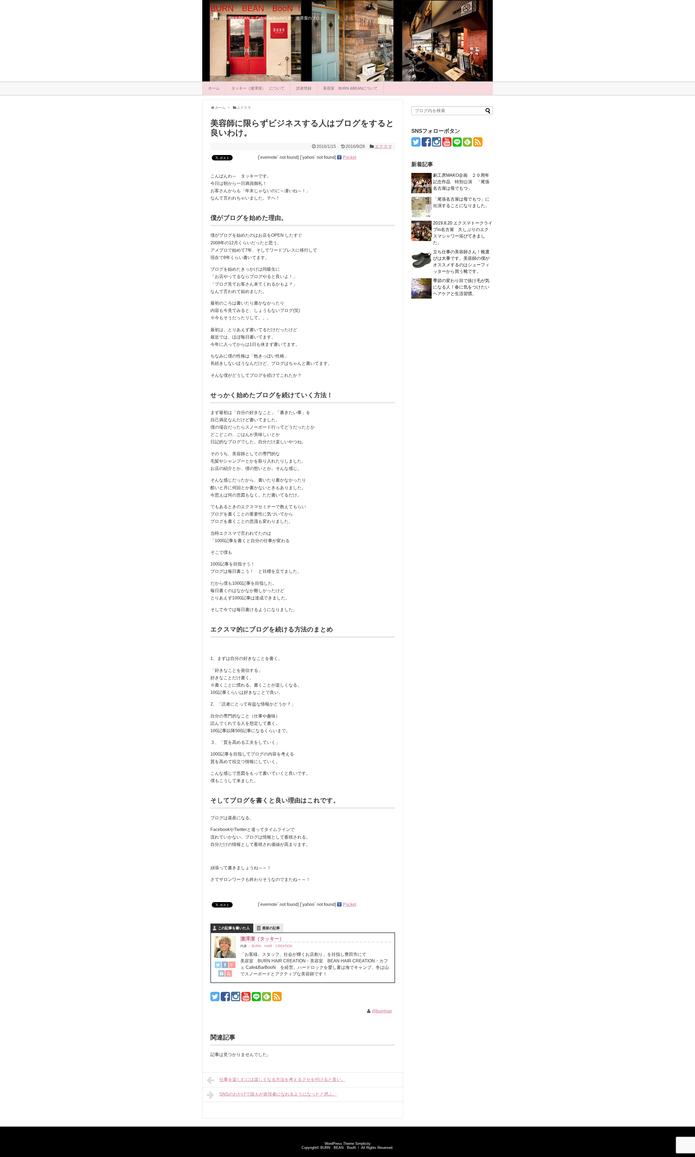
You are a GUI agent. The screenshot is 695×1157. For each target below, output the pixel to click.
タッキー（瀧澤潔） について (258, 88)
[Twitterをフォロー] (214, 998)
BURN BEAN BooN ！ (256, 8)
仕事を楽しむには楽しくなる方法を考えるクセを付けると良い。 (282, 1079)
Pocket (349, 157)
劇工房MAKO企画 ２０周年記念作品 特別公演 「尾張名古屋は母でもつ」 (461, 182)
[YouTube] (228, 974)
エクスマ (383, 146)
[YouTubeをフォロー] (245, 998)
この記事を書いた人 (234, 928)
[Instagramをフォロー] (235, 998)
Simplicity (363, 1144)
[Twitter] (218, 966)
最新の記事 (271, 928)
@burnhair (382, 1011)
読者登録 (303, 88)
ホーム (214, 88)
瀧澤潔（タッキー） (262, 938)
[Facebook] (225, 966)
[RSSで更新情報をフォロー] (276, 998)
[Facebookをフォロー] (225, 998)
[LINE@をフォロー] (256, 998)
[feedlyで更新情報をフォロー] (266, 998)
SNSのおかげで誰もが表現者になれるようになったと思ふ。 (278, 1094)
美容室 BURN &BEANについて (350, 88)
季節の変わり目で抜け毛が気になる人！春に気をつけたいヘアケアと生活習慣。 (461, 287)
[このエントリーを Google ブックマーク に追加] (339, 157)
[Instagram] (221, 974)
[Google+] (232, 966)
